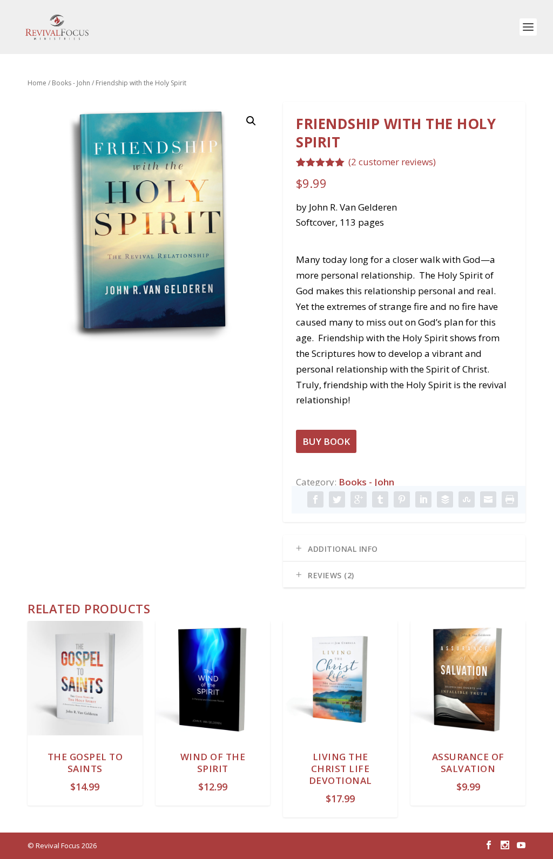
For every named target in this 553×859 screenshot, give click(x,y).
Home (37, 82)
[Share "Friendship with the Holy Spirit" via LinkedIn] (423, 499)
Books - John (71, 82)
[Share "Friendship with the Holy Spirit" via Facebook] (315, 499)
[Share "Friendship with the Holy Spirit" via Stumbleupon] (466, 499)
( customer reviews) (392, 161)
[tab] (404, 548)
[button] (251, 121)
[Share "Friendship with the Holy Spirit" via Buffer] (445, 499)
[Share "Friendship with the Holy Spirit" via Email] (488, 499)
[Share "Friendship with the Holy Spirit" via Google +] (358, 499)
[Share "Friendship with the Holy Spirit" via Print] (510, 499)
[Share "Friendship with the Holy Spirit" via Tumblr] (380, 499)
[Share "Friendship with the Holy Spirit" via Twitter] (337, 499)
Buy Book (326, 441)
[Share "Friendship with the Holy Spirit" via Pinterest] (402, 499)
